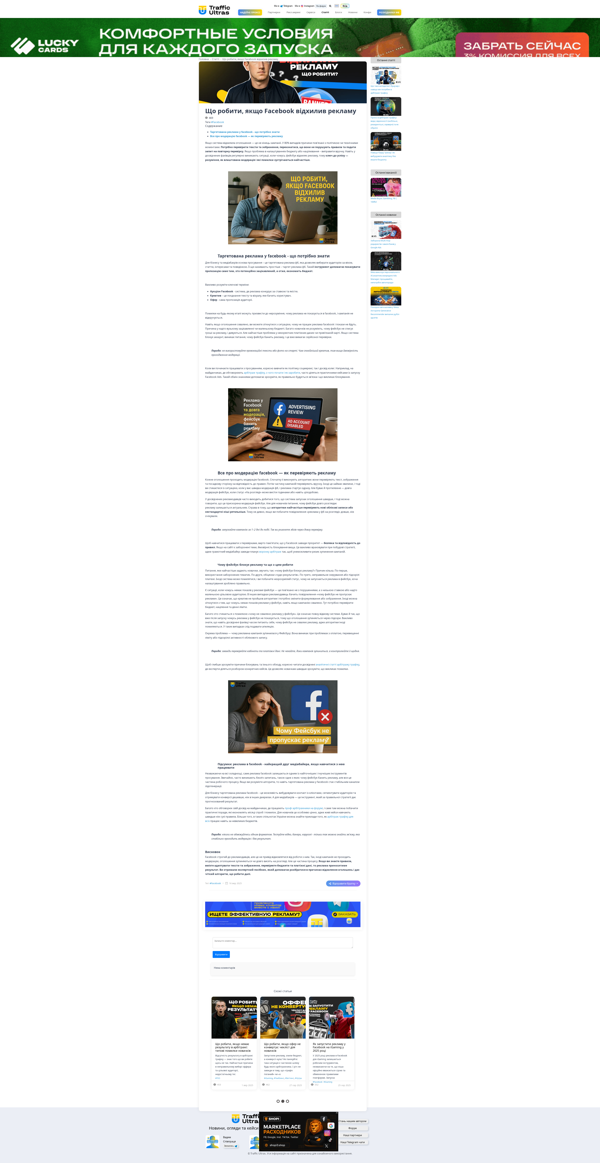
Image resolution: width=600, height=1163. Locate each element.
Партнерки (274, 12)
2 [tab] (282, 1101)
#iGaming (210, 1082)
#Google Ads (249, 1081)
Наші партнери (352, 1135)
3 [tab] (287, 1101)
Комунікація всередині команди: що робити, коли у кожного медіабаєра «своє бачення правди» (311, 1049)
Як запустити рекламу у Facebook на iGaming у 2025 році (211, 1047)
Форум (352, 1128)
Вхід (345, 6)
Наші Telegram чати (352, 1142)
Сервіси (311, 12)
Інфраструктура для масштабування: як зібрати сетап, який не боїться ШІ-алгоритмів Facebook (263, 1049)
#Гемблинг (308, 1081)
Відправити (221, 954)
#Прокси (248, 1086)
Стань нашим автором (352, 1121)
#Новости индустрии (314, 1086)
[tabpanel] (214, 1047)
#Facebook (217, 122)
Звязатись (229, 1146)
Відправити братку (344, 883)
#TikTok (271, 1081)
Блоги (338, 12)
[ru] (337, 6)
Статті (325, 12)
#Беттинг (318, 1081)
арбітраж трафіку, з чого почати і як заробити (272, 372)
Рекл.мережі (293, 12)
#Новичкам (298, 1086)
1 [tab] (278, 1101)
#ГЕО (277, 1081)
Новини (353, 12)
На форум (321, 6)
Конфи (367, 12)
